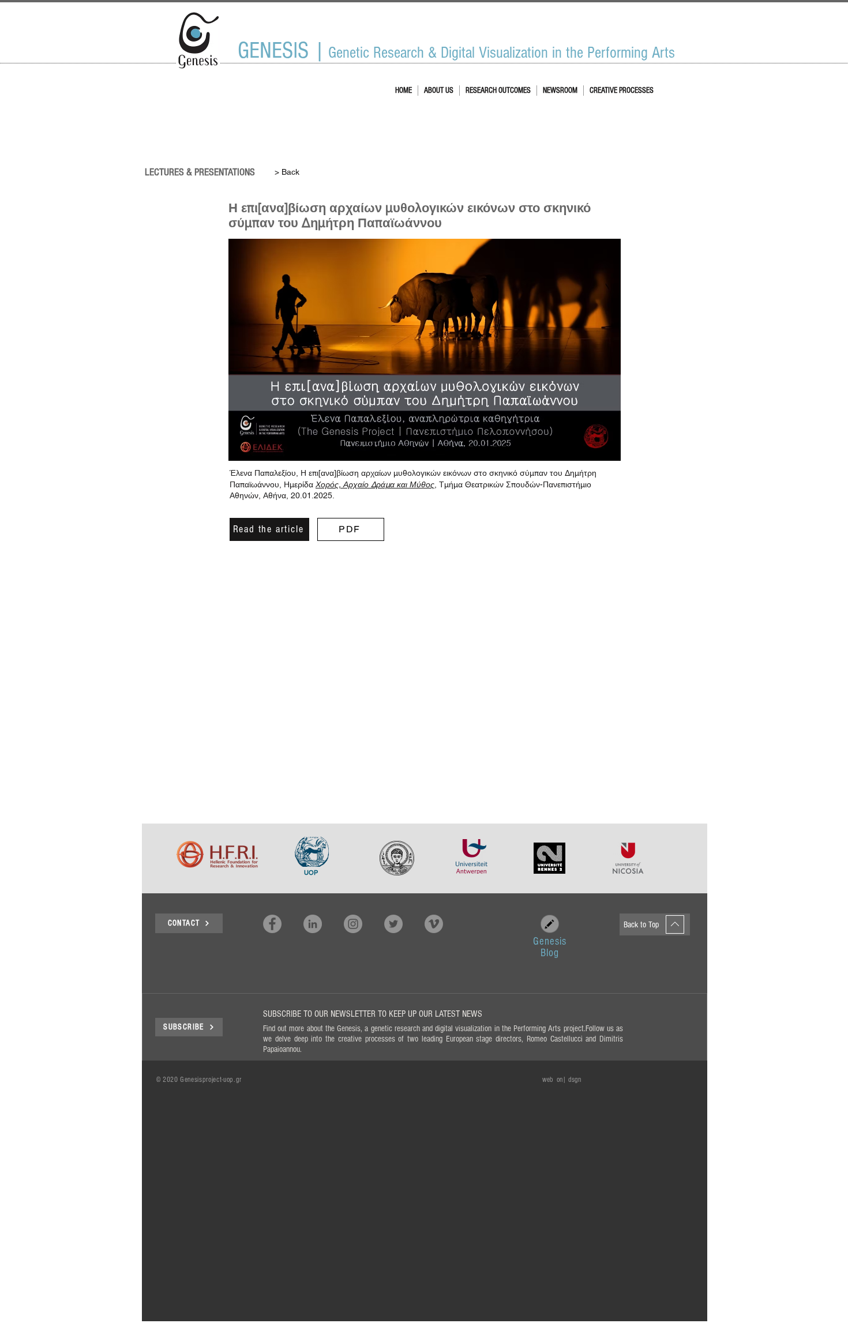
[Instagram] (353, 924)
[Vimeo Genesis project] (434, 924)
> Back (287, 171)
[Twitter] (393, 924)
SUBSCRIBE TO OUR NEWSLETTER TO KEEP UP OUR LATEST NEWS (372, 1014)
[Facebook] (272, 924)
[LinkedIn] (312, 924)
